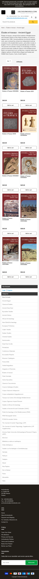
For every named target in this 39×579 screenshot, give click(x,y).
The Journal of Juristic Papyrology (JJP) (14, 423)
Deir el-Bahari (6, 470)
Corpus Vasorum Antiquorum (10, 390)
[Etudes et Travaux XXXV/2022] (10, 249)
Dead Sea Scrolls (7, 344)
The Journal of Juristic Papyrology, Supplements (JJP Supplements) (18, 427)
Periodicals (5, 347)
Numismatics (6, 340)
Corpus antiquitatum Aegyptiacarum (12, 394)
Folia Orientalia (6, 376)
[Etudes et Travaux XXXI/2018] (10, 162)
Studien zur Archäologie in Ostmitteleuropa (14, 448)
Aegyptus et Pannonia (8, 369)
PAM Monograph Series (9, 415)
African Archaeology (8, 318)
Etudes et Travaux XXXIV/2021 (25, 220)
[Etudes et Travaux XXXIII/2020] (10, 205)
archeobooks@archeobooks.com (17, 18)
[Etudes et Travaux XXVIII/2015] (28, 120)
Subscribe (31, 562)
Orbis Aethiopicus (7, 445)
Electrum (5, 437)
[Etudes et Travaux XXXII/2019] (28, 163)
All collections (5, 534)
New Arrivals (6, 297)
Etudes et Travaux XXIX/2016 (10, 91)
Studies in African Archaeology (11, 405)
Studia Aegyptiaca (7, 365)
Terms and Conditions (7, 541)
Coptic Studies (6, 329)
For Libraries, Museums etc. (9, 519)
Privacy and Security (7, 537)
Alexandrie (5, 477)
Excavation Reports (8, 354)
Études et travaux (7, 372)
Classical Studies (7, 304)
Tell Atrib (4, 452)
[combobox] (19, 22)
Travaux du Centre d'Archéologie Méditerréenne (16, 397)
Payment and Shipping (7, 517)
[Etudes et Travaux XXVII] (10, 120)
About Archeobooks (7, 515)
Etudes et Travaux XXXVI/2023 (25, 263)
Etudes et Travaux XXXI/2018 (10, 176)
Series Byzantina (7, 380)
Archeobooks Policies (7, 539)
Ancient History (6, 315)
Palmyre (4, 455)
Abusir (4, 463)
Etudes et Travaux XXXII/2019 (25, 176)
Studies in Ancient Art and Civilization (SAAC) (15, 408)
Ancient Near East (7, 308)
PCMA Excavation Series (9, 419)
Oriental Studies (7, 336)
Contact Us (4, 522)
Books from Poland (6, 543)
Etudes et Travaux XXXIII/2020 (7, 219)
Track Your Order (6, 532)
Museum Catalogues (8, 358)
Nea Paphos (6, 466)
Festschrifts (5, 362)
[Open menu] (3, 12)
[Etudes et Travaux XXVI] (28, 78)
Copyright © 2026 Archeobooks (19, 576)
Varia (3, 481)
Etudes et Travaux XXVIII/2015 (25, 134)
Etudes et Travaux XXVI (27, 91)
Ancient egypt (20, 27)
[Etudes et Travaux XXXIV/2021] (28, 206)
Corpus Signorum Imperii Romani (12, 401)
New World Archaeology (9, 322)
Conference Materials (8, 351)
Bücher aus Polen (6, 546)
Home (2, 27)
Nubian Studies (6, 333)
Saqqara (4, 459)
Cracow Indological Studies (10, 387)
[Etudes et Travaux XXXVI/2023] (28, 249)
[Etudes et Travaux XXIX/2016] (10, 78)
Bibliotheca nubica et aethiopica (11, 441)
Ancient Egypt (6, 301)
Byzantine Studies (7, 311)
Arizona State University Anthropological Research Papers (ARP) (19, 433)
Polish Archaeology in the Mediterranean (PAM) (16, 412)
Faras (4, 473)
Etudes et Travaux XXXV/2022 (7, 263)
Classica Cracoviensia (9, 383)
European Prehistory (8, 326)
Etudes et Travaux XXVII (9, 134)
